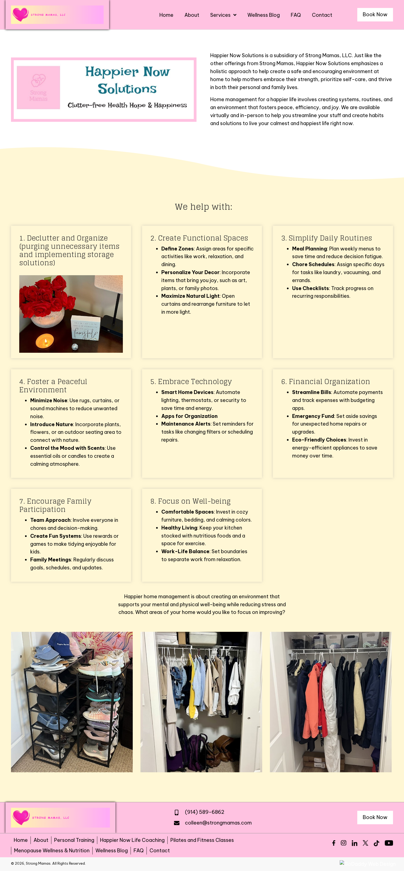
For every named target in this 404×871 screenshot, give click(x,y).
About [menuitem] (41, 840)
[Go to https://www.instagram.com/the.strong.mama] (343, 842)
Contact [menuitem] (160, 850)
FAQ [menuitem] (139, 850)
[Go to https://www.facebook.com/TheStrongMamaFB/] (333, 843)
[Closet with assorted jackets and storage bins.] (331, 702)
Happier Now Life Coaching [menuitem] (132, 840)
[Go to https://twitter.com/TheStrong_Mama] (365, 843)
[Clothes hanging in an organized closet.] (201, 702)
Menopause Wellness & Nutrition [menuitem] (52, 850)
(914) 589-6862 (204, 812)
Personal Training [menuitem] (74, 840)
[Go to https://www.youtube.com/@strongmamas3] (389, 843)
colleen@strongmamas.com (218, 823)
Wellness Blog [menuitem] (111, 850)
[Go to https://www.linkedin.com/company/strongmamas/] (354, 843)
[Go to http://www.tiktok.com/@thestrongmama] (376, 843)
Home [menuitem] (21, 840)
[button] (375, 14)
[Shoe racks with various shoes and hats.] (72, 702)
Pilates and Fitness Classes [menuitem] (202, 840)
